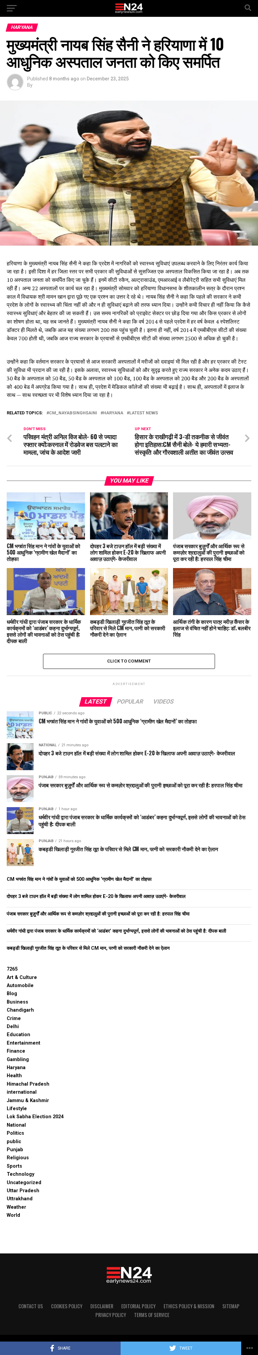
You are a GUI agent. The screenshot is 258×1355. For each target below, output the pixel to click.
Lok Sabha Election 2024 (35, 1117)
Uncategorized (24, 1182)
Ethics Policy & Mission (189, 1306)
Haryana (113, 413)
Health (14, 1076)
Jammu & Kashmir (28, 1100)
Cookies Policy (66, 1306)
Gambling (18, 1059)
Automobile (20, 985)
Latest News (143, 413)
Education (18, 1035)
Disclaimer (101, 1306)
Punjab (15, 1150)
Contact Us (30, 1306)
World (13, 1215)
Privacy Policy (110, 1314)
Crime (14, 1018)
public (14, 1141)
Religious (18, 1158)
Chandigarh (20, 1010)
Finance (16, 1051)
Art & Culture (22, 977)
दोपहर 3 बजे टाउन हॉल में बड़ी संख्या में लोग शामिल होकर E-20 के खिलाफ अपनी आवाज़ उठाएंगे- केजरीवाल (96, 896)
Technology (20, 1174)
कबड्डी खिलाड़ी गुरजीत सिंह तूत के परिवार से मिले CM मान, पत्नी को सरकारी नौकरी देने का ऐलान (88, 948)
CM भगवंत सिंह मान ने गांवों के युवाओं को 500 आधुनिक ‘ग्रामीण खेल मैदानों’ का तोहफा (79, 879)
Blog (12, 993)
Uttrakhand (20, 1199)
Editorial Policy (138, 1306)
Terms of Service (151, 1314)
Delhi (13, 1026)
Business (17, 1002)
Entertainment (23, 1043)
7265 (12, 969)
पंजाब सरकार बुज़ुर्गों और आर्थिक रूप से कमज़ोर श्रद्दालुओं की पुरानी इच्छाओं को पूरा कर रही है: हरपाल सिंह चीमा (98, 914)
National (16, 1125)
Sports (14, 1166)
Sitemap (231, 1306)
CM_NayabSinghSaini (73, 413)
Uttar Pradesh (23, 1191)
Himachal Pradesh (28, 1084)
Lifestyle (17, 1109)
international (22, 1092)
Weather (16, 1207)
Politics (15, 1133)
